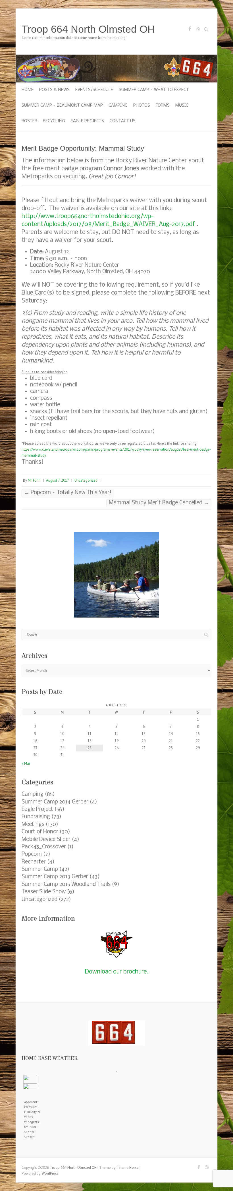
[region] (116, 575)
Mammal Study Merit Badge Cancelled (159, 503)
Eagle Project (37, 809)
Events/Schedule (94, 90)
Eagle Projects (87, 121)
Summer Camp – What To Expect (154, 90)
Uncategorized (85, 480)
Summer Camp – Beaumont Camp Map (62, 105)
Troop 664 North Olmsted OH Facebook (189, 30)
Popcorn (32, 854)
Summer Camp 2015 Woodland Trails (66, 884)
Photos (141, 105)
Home (28, 90)
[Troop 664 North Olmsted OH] (116, 57)
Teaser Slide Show (44, 892)
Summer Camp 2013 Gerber (55, 877)
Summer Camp (40, 869)
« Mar (26, 763)
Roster (29, 121)
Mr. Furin (34, 480)
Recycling (54, 121)
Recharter (34, 862)
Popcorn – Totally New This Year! (67, 493)
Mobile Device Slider (46, 839)
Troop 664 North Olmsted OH (88, 29)
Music (181, 105)
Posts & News (54, 90)
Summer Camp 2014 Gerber (55, 802)
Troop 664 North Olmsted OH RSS (198, 30)
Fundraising (36, 817)
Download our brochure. (117, 972)
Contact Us (123, 121)
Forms (163, 105)
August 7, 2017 (57, 480)
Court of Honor (40, 832)
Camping (118, 105)
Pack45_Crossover (44, 847)
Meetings (33, 824)
